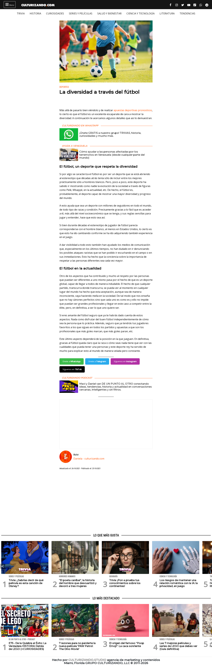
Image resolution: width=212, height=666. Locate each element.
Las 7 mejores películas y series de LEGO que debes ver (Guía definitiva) (178, 646)
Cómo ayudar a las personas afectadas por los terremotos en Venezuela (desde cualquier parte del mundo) (112, 154)
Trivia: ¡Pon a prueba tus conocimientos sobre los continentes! (124, 583)
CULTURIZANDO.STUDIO (87, 660)
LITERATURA (167, 13)
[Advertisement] (106, 502)
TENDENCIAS (187, 13)
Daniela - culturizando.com (88, 458)
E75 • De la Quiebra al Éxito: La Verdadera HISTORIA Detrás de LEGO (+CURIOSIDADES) (27, 646)
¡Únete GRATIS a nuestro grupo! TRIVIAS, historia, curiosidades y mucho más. (110, 134)
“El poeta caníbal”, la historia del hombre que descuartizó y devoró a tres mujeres (78, 583)
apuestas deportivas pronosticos (133, 110)
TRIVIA (21, 13)
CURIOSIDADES (55, 13)
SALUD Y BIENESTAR (109, 13)
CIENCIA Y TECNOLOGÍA (140, 13)
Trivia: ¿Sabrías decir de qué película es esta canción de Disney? (26, 583)
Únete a (72, 361)
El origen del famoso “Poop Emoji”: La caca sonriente (126, 645)
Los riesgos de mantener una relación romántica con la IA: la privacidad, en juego (179, 583)
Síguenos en (125, 361)
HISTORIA (35, 13)
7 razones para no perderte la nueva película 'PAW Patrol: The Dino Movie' (77, 646)
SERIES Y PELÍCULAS (80, 13)
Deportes (64, 87)
